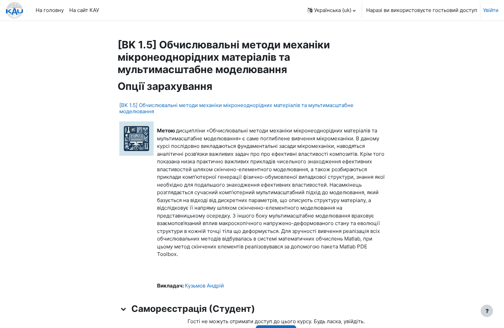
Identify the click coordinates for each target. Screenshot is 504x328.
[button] (331, 10)
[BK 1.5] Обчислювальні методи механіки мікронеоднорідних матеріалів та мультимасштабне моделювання (236, 108)
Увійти (491, 10)
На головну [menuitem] (50, 10)
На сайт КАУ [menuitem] (84, 10)
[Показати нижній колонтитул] (487, 311)
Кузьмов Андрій (204, 285)
